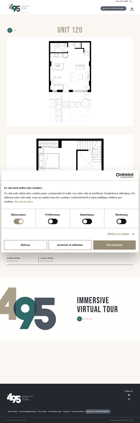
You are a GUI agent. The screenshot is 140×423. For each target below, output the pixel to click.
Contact (66, 411)
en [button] (131, 1)
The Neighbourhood (28, 411)
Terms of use (21, 420)
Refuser (25, 244)
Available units (55, 411)
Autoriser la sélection (70, 244)
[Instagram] (129, 399)
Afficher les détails (118, 234)
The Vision (42, 411)
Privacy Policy (78, 411)
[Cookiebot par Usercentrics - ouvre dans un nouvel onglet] (121, 175)
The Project (13, 411)
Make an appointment (113, 8)
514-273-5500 (122, 1)
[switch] (53, 221)
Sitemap (10, 420)
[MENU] (132, 8)
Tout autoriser (114, 244)
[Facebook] (129, 395)
